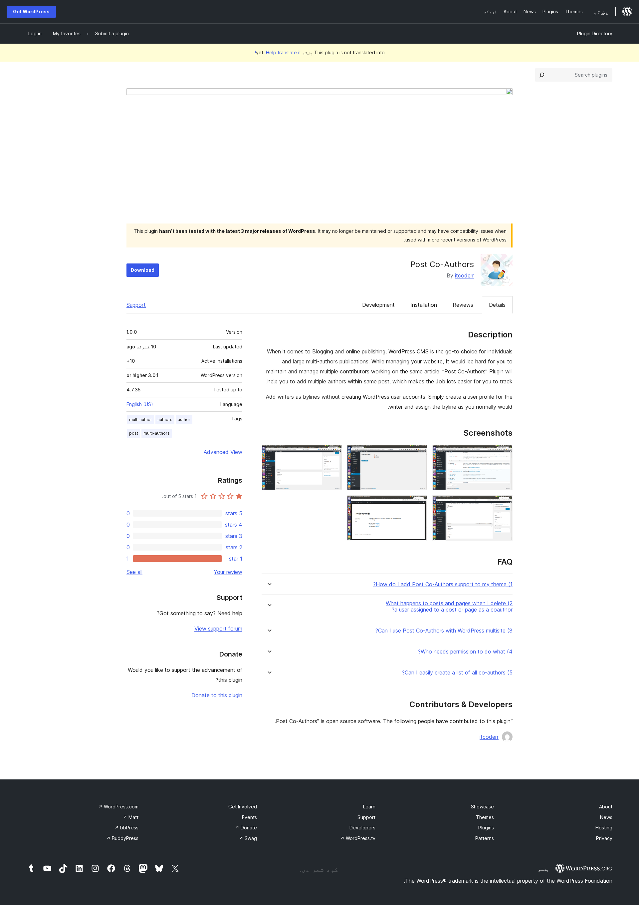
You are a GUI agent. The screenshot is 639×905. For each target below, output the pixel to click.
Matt (130, 817)
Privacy (604, 838)
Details (497, 304)
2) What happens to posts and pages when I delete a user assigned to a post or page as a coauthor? (449, 606)
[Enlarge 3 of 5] (332, 453)
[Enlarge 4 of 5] (503, 504)
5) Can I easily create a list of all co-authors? (457, 673)
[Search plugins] (541, 75)
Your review (228, 572)
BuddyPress (122, 838)
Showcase (482, 806)
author (184, 419)
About (605, 806)
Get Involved (242, 806)
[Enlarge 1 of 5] (503, 453)
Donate (246, 827)
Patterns (484, 838)
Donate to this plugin (216, 695)
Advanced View (223, 452)
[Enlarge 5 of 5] (418, 504)
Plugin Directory (594, 33)
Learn (369, 806)
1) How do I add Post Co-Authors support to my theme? (443, 584)
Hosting (603, 827)
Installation (423, 304)
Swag (248, 838)
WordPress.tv (357, 838)
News (606, 817)
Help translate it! (278, 52)
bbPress (126, 827)
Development (378, 304)
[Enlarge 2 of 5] (418, 453)
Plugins (486, 827)
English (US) (139, 404)
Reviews (463, 304)
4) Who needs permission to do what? (465, 652)
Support (136, 304)
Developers (362, 827)
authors (164, 419)
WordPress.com (118, 806)
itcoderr (464, 275)
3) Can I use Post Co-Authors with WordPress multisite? (444, 631)
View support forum (218, 628)
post (133, 433)
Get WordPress (31, 11)
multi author (140, 419)
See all (134, 572)
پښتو (543, 869)
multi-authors (156, 433)
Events (249, 817)
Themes (485, 817)
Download (142, 270)
